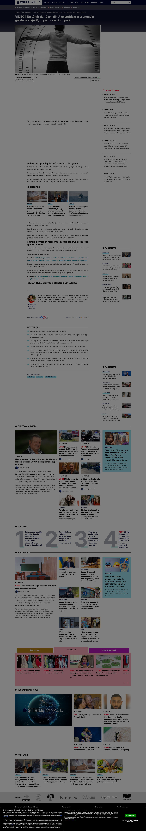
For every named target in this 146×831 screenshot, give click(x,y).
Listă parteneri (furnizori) (70, 820)
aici (12, 824)
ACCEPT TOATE (130, 815)
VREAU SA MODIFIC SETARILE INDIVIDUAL (130, 820)
